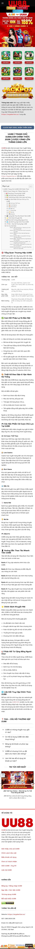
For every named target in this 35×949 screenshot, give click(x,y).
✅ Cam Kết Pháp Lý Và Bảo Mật (15, 195)
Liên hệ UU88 (6, 870)
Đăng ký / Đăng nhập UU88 (11, 886)
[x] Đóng (29, 945)
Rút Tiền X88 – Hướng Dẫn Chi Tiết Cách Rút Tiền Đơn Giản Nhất (23, 245)
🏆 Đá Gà (11, 212)
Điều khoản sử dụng (8, 857)
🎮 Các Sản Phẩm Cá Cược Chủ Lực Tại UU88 (17, 200)
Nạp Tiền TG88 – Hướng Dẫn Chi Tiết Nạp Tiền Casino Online (22, 236)
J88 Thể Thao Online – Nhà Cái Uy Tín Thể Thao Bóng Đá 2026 (21, 228)
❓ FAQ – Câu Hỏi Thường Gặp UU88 (16, 224)
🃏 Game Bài (12, 210)
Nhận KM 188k (18, 11)
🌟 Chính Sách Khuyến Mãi (14, 218)
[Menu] (2, 3)
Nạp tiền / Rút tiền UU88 (10, 890)
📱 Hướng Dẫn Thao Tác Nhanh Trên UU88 (18, 216)
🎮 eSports (12, 214)
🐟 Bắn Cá (11, 208)
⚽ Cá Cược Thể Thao (14, 203)
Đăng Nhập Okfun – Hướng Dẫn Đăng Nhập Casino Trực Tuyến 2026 (22, 248)
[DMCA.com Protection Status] (7, 903)
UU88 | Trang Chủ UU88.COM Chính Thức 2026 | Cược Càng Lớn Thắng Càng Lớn (16, 190)
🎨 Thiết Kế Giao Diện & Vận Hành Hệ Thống (18, 197)
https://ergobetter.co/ (9, 176)
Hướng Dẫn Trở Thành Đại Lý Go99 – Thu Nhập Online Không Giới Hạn (22, 242)
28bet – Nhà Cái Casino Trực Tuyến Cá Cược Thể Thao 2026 (22, 239)
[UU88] (17, 3)
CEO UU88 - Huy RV (8, 866)
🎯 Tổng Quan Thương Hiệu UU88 (15, 193)
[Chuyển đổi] (3, 730)
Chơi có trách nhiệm (9, 861)
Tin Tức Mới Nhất (11, 226)
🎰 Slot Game (12, 206)
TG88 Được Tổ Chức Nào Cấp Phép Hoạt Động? (21, 234)
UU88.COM (15, 702)
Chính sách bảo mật (8, 853)
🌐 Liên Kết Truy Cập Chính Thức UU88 (18, 222)
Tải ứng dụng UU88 (8, 894)
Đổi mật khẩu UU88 (8, 898)
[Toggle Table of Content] (29, 186)
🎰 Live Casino (13, 205)
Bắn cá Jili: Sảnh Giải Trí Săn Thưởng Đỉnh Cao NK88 (22, 231)
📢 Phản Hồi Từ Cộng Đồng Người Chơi (17, 220)
